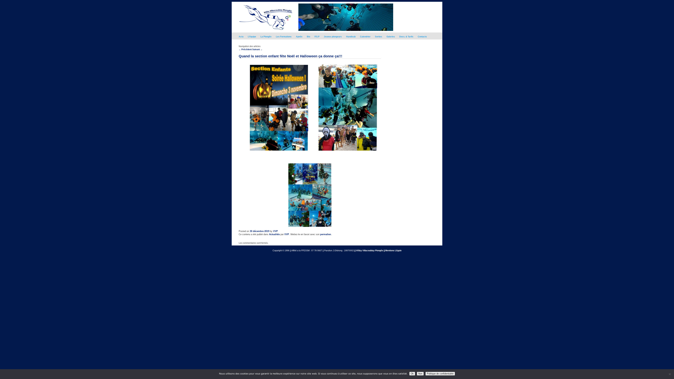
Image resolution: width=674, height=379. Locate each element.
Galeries (390, 36)
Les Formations (284, 36)
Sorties (378, 36)
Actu (241, 36)
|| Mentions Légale (393, 250)
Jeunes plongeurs (333, 36)
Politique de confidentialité (440, 373)
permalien (325, 234)
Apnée (299, 36)
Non (420, 373)
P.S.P (317, 36)
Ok (412, 373)
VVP (275, 231)
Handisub (351, 36)
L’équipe (252, 36)
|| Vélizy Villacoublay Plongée (368, 250)
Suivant (257, 49)
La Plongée (266, 36)
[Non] (669, 374)
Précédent (245, 49)
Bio (308, 36)
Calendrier (365, 36)
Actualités (274, 234)
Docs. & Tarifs (406, 36)
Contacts (422, 36)
